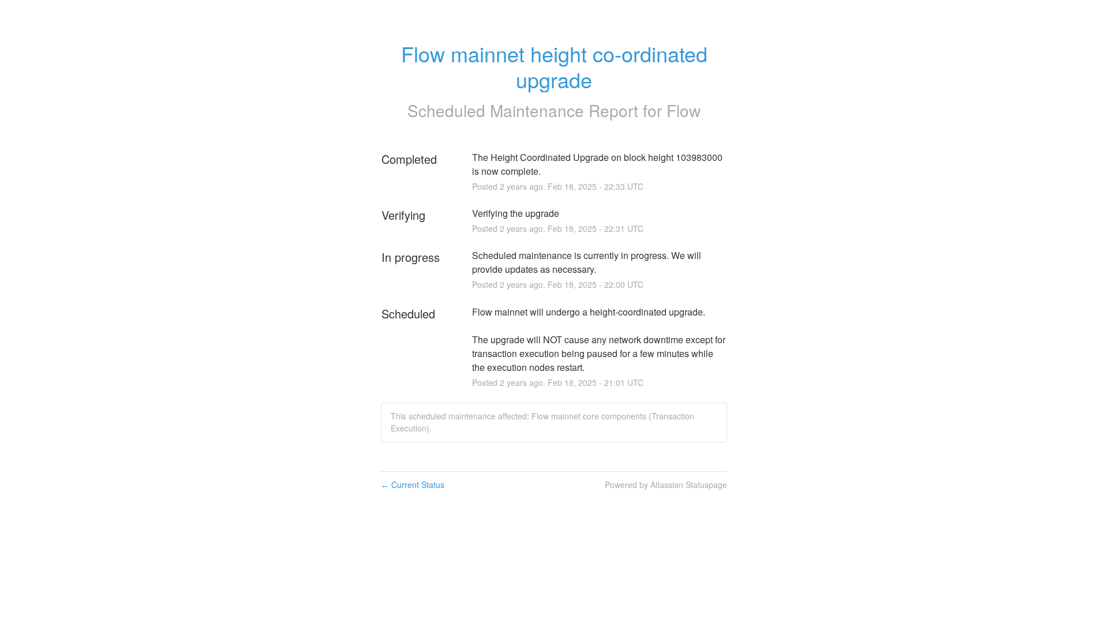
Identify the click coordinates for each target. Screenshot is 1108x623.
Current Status (412, 484)
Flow (684, 110)
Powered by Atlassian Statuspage (666, 484)
